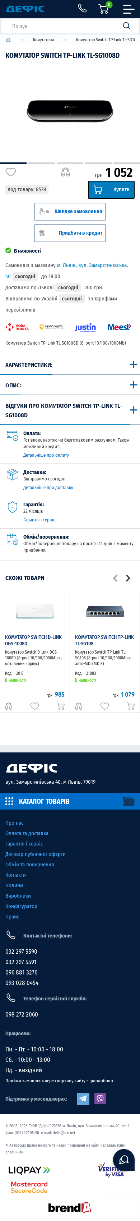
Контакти (15, 875)
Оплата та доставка (26, 833)
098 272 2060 (21, 1014)
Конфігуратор (21, 906)
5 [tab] (126, 163)
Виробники (18, 896)
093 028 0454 (21, 983)
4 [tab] (98, 163)
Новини (14, 885)
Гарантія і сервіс (39, 519)
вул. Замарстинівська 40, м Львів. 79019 (50, 782)
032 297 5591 (21, 962)
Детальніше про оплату (46, 455)
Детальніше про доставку (48, 487)
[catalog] (70, 801)
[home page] (70, 768)
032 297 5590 (21, 951)
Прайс (12, 916)
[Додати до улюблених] (10, 172)
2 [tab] (41, 163)
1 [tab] (13, 163)
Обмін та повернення (29, 864)
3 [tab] (70, 163)
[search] (128, 26)
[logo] (8, 40)
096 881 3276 (21, 972)
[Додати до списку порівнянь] (65, 172)
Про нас (14, 823)
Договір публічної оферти (35, 854)
